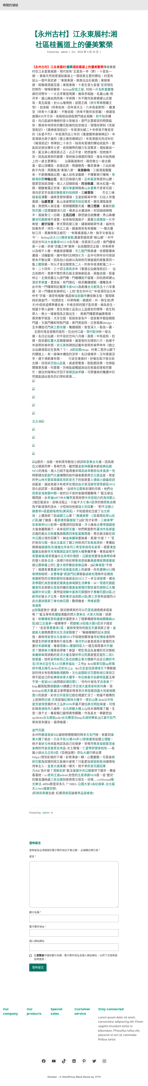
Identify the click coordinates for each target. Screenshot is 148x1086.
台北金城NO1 (63, 637)
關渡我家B (48, 735)
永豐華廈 (57, 574)
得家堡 (49, 637)
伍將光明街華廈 (95, 704)
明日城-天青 (49, 700)
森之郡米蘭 (58, 327)
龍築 (70, 67)
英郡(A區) (81, 596)
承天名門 (89, 735)
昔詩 (112, 480)
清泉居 (66, 793)
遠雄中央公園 (82, 770)
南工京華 (94, 596)
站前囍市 (81, 296)
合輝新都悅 (55, 578)
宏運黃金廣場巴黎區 (79, 587)
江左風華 (45, 623)
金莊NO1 (78, 578)
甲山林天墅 (43, 480)
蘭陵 (58, 614)
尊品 (87, 650)
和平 (99, 116)
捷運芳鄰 (49, 788)
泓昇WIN (66, 704)
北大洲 (36, 421)
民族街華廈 (40, 793)
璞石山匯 (92, 700)
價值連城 (109, 560)
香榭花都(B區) (103, 592)
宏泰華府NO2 (41, 524)
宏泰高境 (93, 542)
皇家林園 (84, 466)
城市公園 (76, 489)
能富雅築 (81, 533)
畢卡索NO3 (70, 287)
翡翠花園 (99, 664)
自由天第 (81, 484)
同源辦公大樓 (106, 587)
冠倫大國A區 (91, 623)
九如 (63, 210)
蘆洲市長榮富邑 (64, 569)
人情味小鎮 (98, 480)
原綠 (107, 502)
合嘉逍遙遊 (43, 601)
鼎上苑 (79, 569)
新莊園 (76, 349)
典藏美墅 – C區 (86, 516)
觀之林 (73, 542)
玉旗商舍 (69, 269)
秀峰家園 (93, 601)
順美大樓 (47, 650)
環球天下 (100, 668)
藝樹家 (71, 520)
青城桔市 (44, 708)
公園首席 (88, 556)
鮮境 (47, 641)
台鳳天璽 (47, 691)
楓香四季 (69, 533)
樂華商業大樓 (63, 677)
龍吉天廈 (91, 628)
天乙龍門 (81, 251)
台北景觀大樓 (72, 708)
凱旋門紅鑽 (71, 574)
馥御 (70, 628)
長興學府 (107, 556)
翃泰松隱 (92, 574)
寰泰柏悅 (101, 748)
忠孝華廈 (41, 282)
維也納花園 (61, 601)
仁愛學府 (88, 748)
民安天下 (72, 480)
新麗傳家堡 (46, 619)
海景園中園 (49, 493)
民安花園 (93, 766)
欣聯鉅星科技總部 (66, 192)
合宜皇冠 (85, 668)
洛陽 (37, 610)
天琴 (96, 103)
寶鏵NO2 (106, 569)
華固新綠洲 (98, 761)
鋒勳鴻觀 (60, 673)
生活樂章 (84, 583)
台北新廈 (50, 533)
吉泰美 (104, 682)
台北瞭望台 (69, 717)
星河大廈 (63, 655)
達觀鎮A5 (56, 686)
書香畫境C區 (55, 628)
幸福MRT (53, 498)
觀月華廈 (69, 188)
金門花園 (38, 730)
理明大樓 (78, 551)
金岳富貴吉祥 (53, 748)
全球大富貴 (83, 686)
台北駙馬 (94, 287)
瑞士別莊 (84, 507)
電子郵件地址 (37, 926)
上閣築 (39, 264)
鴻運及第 (59, 770)
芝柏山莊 (57, 363)
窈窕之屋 (78, 89)
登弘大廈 (83, 752)
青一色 (110, 471)
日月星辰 (63, 695)
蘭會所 (36, 587)
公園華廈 (41, 565)
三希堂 (77, 547)
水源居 (105, 632)
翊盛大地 (100, 691)
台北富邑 (60, 542)
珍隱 (73, 556)
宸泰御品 (78, 565)
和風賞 (92, 179)
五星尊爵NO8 (87, 775)
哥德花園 (106, 583)
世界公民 (81, 655)
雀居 (38, 197)
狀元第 (61, 345)
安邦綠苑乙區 (60, 659)
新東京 (67, 596)
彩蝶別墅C (70, 682)
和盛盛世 (60, 619)
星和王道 (54, 775)
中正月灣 (64, 556)
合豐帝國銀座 (106, 524)
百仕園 (42, 542)
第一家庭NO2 (44, 682)
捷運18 (78, 623)
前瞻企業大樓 (81, 659)
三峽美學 (107, 520)
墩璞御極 (38, 574)
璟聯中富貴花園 (73, 592)
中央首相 (91, 498)
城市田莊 (78, 201)
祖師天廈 (69, 529)
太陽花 (46, 668)
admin (45, 812)
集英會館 (99, 743)
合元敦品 (96, 475)
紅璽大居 (53, 340)
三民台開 (57, 779)
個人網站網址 (36, 941)
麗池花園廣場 (41, 219)
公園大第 (84, 784)
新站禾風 (100, 471)
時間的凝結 (10, 5)
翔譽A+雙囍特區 (71, 646)
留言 (32, 856)
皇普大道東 (55, 766)
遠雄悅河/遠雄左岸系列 (57, 547)
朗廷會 (64, 551)
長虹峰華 (98, 784)
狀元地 (46, 743)
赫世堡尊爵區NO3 (102, 484)
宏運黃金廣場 (66, 583)
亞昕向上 (64, 668)
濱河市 (79, 641)
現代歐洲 (92, 332)
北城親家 (99, 219)
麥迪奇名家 (89, 547)
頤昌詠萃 (75, 372)
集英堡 (79, 560)
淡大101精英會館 (62, 237)
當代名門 (109, 717)
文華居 (86, 691)
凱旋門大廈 (52, 475)
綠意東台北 (91, 462)
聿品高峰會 (85, 793)
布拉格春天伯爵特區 (92, 677)
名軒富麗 (104, 89)
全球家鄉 (100, 578)
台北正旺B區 (50, 752)
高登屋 (49, 583)
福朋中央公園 (41, 592)
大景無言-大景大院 (86, 614)
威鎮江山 (63, 516)
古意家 (55, 587)
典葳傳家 (96, 560)
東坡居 (100, 565)
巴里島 (89, 610)
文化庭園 (78, 673)
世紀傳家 (100, 637)
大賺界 (67, 498)
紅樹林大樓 (71, 700)
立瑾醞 (105, 739)
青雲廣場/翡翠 (41, 556)
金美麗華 (72, 538)
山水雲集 (90, 188)
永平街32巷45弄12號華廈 (74, 739)
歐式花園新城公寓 (96, 673)
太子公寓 (50, 596)
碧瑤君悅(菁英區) (61, 511)
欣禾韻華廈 (43, 646)
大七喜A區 (87, 502)
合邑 (50, 560)
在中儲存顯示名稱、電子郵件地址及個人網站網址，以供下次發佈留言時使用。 (75, 957)
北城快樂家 (89, 717)
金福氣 (36, 605)
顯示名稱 (35, 912)
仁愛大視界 (61, 565)
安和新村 (97, 686)
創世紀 (36, 596)
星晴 (60, 520)
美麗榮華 (38, 655)
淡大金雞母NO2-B (56, 242)
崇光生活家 (61, 632)
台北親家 (49, 717)
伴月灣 (52, 551)
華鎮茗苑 (60, 480)
